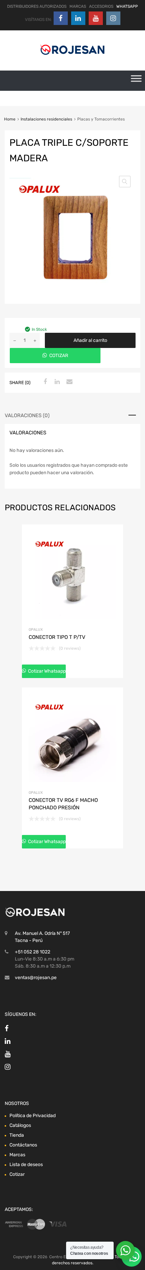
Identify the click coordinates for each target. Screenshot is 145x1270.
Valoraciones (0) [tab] (27, 415)
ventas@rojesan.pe (36, 977)
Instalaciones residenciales (46, 119)
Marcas (17, 1155)
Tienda (16, 1135)
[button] (124, 181)
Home (10, 119)
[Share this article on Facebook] (44, 382)
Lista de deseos (26, 1164)
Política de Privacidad (32, 1115)
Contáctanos (23, 1145)
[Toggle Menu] (136, 80)
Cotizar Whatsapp (46, 671)
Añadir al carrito (90, 340)
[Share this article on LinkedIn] (56, 382)
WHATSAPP (127, 6)
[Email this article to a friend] (68, 382)
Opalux (36, 629)
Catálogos (20, 1125)
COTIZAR (58, 355)
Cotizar (17, 1174)
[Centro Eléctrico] (72, 56)
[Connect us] (61, 18)
